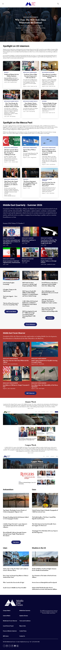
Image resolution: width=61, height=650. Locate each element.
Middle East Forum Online (30, 72)
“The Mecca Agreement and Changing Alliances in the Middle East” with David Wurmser (30, 183)
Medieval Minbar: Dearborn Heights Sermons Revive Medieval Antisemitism (44, 569)
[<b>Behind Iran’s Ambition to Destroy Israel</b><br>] (30, 231)
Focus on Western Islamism (10, 631)
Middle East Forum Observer (30, 17)
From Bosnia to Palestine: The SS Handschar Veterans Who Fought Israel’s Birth (49, 241)
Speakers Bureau (23, 615)
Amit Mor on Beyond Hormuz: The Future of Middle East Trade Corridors (49, 301)
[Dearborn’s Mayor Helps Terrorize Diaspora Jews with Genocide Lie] (30, 66)
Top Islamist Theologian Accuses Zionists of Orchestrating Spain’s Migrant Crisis (14, 511)
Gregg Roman (33, 157)
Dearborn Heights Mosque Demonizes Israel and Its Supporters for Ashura (49, 104)
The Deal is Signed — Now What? (10, 297)
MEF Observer (30, 393)
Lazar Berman (52, 164)
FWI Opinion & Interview (48, 72)
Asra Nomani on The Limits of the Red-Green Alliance (44, 576)
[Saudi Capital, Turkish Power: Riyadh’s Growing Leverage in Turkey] (44, 349)
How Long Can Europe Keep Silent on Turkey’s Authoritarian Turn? (15, 576)
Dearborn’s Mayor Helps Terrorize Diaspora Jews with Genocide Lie (30, 76)
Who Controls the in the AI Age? (13, 582)
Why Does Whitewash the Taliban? (30, 21)
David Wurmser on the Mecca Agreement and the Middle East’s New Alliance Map (50, 284)
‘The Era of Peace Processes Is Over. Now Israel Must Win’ (11, 304)
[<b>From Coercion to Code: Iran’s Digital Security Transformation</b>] (11, 252)
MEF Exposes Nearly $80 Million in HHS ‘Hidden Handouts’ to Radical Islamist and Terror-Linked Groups (30, 293)
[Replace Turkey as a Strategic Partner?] (49, 252)
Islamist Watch (30, 402)
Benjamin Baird (13, 82)
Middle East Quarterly (9, 238)
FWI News (44, 101)
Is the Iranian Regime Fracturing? (8, 283)
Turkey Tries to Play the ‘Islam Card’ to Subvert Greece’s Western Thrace (15, 569)
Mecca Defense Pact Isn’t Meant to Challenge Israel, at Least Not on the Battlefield (49, 152)
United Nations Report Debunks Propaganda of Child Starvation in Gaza (45, 511)
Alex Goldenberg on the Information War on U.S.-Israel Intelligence (50, 292)
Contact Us (22, 636)
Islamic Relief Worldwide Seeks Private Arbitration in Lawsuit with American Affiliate (44, 588)
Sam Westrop (12, 116)
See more (16, 542)
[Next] (59, 24)
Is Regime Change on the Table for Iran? (9, 290)
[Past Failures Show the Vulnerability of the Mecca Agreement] (44, 373)
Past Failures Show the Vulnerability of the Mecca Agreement (44, 386)
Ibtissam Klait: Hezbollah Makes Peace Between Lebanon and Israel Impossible (50, 309)
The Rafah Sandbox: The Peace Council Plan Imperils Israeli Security (44, 518)
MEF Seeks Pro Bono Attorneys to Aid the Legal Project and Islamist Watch (29, 284)
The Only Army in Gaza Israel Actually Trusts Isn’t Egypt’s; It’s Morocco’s (44, 524)
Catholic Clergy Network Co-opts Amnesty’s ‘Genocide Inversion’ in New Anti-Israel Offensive (15, 525)
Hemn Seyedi (41, 388)
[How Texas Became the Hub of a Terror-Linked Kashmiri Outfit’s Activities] (11, 94)
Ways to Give (22, 626)
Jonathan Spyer (15, 161)
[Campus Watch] (30, 470)
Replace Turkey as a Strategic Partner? (48, 261)
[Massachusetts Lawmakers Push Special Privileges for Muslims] (49, 66)
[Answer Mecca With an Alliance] (30, 141)
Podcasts (25, 179)
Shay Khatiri (51, 193)
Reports (6, 72)
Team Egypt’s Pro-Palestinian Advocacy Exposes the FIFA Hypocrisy (45, 531)
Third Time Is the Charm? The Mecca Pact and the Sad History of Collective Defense (11, 183)
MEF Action (6, 636)
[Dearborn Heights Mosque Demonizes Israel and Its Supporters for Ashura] (49, 94)
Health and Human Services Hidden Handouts (11, 75)
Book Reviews (26, 261)
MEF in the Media (11, 311)
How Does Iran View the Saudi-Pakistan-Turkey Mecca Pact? (48, 184)
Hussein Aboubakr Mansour (9, 195)
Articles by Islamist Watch (11, 101)
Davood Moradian (34, 32)
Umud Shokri (41, 364)
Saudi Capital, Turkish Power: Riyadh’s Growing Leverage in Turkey (44, 361)
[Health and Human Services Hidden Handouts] (11, 66)
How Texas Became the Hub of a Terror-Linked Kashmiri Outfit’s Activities (11, 104)
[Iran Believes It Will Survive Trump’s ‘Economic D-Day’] (16, 373)
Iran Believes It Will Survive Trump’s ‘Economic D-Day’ (16, 386)
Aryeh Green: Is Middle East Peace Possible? (14, 587)
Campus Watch (30, 445)
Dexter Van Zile (34, 86)
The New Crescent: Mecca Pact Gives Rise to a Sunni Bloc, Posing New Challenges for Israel (11, 152)
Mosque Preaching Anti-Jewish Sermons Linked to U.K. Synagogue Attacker (15, 518)
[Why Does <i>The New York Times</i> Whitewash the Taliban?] (16, 349)
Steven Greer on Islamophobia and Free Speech (44, 582)
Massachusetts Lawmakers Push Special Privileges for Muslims (49, 76)
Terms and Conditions (24, 620)
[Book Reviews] (30, 252)
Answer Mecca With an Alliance (29, 150)
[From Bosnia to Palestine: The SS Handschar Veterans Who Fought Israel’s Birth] (49, 231)
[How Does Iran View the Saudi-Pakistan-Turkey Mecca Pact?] (49, 173)
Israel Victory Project (8, 626)
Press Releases (30, 324)
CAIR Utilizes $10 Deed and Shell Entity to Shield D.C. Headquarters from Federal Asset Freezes (30, 303)
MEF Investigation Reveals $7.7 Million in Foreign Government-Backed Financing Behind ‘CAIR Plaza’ (29, 314)
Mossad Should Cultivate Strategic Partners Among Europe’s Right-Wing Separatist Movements (14, 534)
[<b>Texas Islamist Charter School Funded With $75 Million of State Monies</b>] (30, 94)
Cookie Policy (22, 631)
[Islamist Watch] (30, 425)
